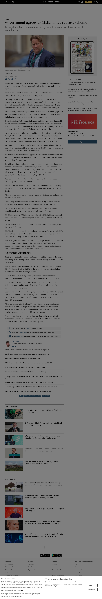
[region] (51, 587)
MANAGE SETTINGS (91, 589)
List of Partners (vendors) (51, 587)
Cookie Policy (20, 590)
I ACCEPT (91, 585)
